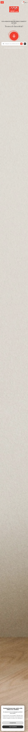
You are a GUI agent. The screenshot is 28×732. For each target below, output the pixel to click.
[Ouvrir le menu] (2, 2)
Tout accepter (13, 726)
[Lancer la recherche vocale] (14, 35)
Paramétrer (13, 723)
